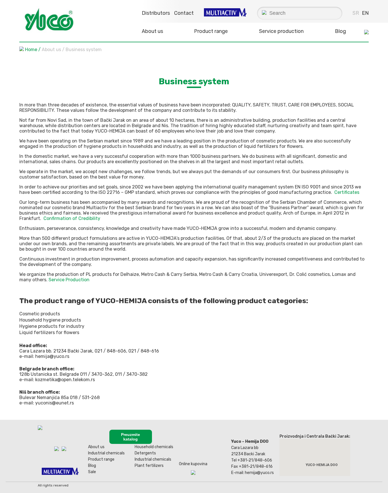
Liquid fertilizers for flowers (49, 332)
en (365, 13)
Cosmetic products (39, 313)
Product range (101, 459)
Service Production (69, 279)
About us (96, 446)
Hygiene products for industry (51, 326)
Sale (92, 471)
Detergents (145, 453)
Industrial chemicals (106, 453)
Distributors (156, 13)
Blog (340, 31)
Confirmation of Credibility (71, 218)
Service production (281, 31)
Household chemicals (154, 446)
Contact (184, 13)
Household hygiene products (50, 320)
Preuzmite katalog (130, 436)
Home (31, 49)
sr (355, 13)
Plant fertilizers (149, 465)
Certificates (346, 192)
